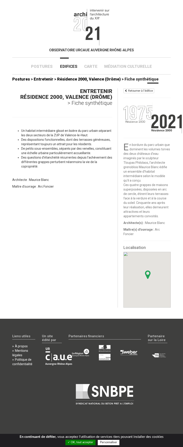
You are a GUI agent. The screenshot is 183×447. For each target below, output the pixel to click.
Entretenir (43, 79)
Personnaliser (108, 442)
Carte (91, 66)
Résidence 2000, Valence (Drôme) (89, 79)
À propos (21, 346)
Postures (43, 66)
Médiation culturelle (128, 66)
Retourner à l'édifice (140, 90)
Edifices (68, 66)
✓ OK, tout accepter (80, 442)
